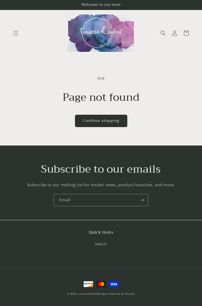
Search (101, 244)
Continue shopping (101, 120)
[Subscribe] (142, 200)
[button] (16, 33)
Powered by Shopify (122, 294)
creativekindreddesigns (93, 294)
